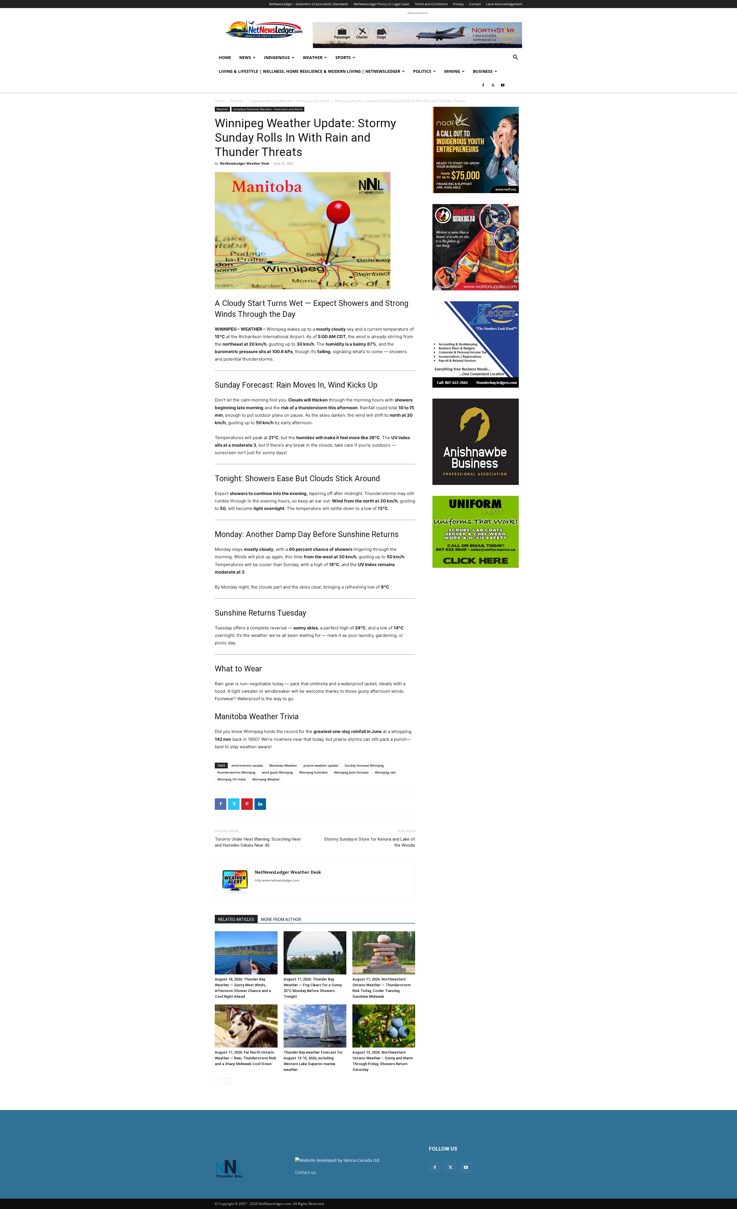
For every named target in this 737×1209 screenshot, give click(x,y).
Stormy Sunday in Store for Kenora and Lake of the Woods (369, 842)
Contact (475, 4)
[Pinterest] (247, 804)
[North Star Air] (417, 35)
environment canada (247, 765)
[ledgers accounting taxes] (475, 344)
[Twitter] (493, 85)
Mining (452, 71)
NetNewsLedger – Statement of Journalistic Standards (308, 4)
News (245, 57)
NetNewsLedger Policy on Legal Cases (381, 4)
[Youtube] (502, 85)
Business (483, 71)
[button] (515, 58)
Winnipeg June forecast (351, 772)
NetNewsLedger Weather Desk (244, 163)
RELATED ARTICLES (236, 919)
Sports (343, 57)
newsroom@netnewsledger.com (349, 1172)
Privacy (458, 4)
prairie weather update (320, 765)
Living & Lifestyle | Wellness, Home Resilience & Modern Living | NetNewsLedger (309, 71)
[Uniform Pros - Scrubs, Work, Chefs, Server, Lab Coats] (475, 532)
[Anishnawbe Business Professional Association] (475, 442)
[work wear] (475, 247)
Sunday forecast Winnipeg (364, 765)
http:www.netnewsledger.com (277, 880)
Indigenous (277, 57)
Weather (312, 57)
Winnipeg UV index (231, 779)
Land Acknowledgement (504, 4)
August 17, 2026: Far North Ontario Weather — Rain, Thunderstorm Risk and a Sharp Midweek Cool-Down (245, 1058)
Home (225, 57)
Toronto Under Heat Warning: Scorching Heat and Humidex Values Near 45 (258, 842)
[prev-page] (218, 1081)
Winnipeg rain (385, 772)
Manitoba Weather (283, 765)
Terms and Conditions (431, 4)
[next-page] (227, 1081)
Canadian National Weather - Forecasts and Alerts (289, 100)
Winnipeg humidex (313, 772)
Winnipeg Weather (266, 779)
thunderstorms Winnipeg (236, 772)
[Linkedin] (260, 804)
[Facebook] (483, 85)
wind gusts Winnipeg (277, 772)
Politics (422, 71)
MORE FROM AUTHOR (281, 919)
